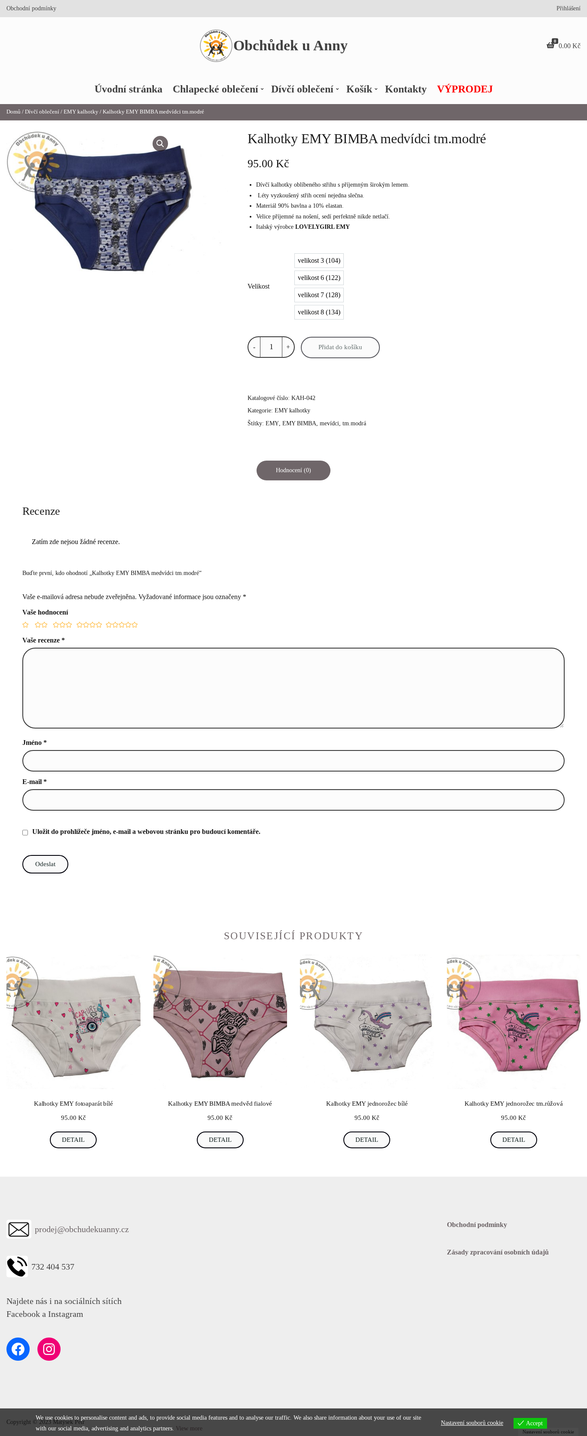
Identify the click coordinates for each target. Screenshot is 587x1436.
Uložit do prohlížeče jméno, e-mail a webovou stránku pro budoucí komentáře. (146, 831)
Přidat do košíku (340, 347)
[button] (160, 143)
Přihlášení (568, 8)
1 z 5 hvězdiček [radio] (25, 625)
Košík (359, 89)
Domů (13, 112)
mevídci (329, 423)
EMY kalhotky (81, 112)
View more (189, 1428)
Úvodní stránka (128, 89)
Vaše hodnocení (45, 612)
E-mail (34, 781)
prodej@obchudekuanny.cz (82, 1229)
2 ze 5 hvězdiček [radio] (40, 625)
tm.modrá (354, 423)
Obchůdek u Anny (290, 45)
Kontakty (406, 89)
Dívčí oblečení (302, 89)
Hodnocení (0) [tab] (293, 470)
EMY (272, 423)
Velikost (258, 286)
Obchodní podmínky (31, 8)
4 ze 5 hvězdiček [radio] (87, 625)
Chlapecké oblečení (215, 89)
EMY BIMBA (299, 423)
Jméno (34, 742)
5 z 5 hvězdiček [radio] (120, 625)
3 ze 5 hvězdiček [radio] (61, 625)
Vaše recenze (43, 640)
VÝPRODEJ (465, 89)
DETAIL (73, 1139)
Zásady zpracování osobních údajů (498, 1252)
